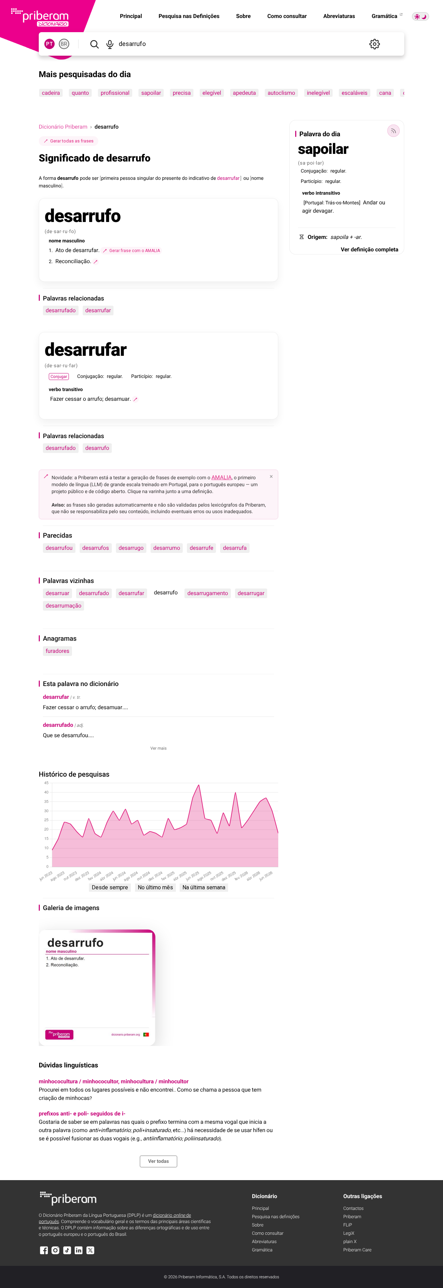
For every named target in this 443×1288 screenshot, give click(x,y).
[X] (90, 1253)
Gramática (385, 16)
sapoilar (151, 93)
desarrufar (98, 310)
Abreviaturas (339, 16)
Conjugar (59, 376)
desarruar (57, 593)
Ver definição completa (369, 249)
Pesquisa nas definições (275, 1217)
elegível (211, 93)
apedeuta (244, 93)
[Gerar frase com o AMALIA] (95, 261)
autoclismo (281, 93)
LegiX (348, 1233)
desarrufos (95, 548)
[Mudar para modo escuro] (420, 16)
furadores (57, 651)
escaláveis (355, 93)
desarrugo (131, 548)
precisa (182, 93)
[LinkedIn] (78, 1253)
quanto (80, 93)
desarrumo (166, 548)
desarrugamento (207, 593)
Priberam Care (357, 1250)
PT (49, 44)
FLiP (347, 1225)
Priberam (352, 1217)
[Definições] (374, 44)
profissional (115, 93)
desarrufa (234, 548)
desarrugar (251, 593)
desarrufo (97, 448)
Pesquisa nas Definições (189, 16)
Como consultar (287, 16)
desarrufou (59, 548)
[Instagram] (55, 1253)
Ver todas (158, 1161)
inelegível (318, 93)
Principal (260, 1208)
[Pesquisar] (94, 44)
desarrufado (61, 310)
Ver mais (159, 748)
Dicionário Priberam (63, 126)
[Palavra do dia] (393, 130)
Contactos (353, 1208)
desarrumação (63, 605)
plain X (349, 1241)
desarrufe (201, 548)
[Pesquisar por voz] (110, 44)
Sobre (243, 16)
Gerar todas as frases (71, 140)
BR (64, 44)
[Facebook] (44, 1253)
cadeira (51, 93)
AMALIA (221, 477)
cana (385, 93)
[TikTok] (67, 1253)
